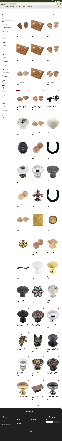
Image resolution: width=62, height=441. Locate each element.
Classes (59, 6)
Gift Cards (18, 416)
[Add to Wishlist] (29, 17)
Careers (32, 418)
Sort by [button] (54, 14)
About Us (32, 416)
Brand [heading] (3, 21)
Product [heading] (3, 42)
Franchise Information (34, 419)
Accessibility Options (34, 434)
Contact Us (3, 421)
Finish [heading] (3, 67)
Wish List (18, 418)
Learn (56, 6)
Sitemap (40, 434)
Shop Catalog (18, 422)
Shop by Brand (19, 423)
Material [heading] (3, 103)
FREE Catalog (18, 419)
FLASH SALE (31, 1)
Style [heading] (3, 50)
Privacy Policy (22, 434)
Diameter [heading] (3, 85)
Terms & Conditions (27, 434)
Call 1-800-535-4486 (56, 1)
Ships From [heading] (4, 48)
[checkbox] (2, 18)
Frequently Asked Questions (6, 424)
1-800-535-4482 (4, 417)
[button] (56, 14)
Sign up (57, 422)
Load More (37, 405)
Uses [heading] (3, 115)
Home (3, 8)
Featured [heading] (3, 17)
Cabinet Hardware (7, 8)
